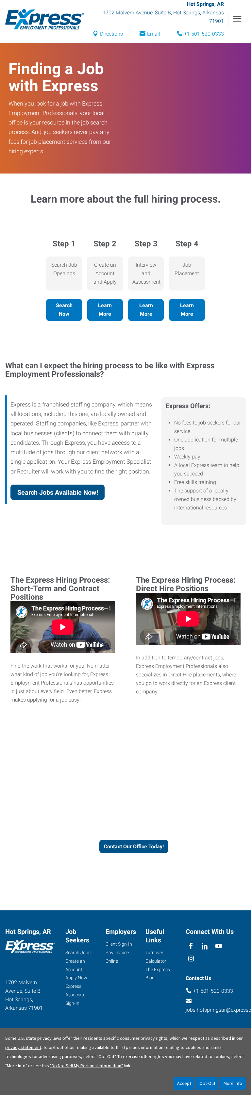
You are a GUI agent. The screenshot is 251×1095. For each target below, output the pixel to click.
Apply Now (76, 977)
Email (153, 34)
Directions (111, 34)
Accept (184, 1083)
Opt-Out (207, 1083)
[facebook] (191, 946)
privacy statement (23, 1047)
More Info (233, 1083)
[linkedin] (204, 946)
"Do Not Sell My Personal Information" (86, 1066)
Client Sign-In (119, 944)
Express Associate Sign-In (75, 995)
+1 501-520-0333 (204, 34)
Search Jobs (78, 952)
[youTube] (218, 946)
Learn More (105, 309)
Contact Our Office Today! (134, 846)
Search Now (64, 309)
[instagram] (191, 959)
